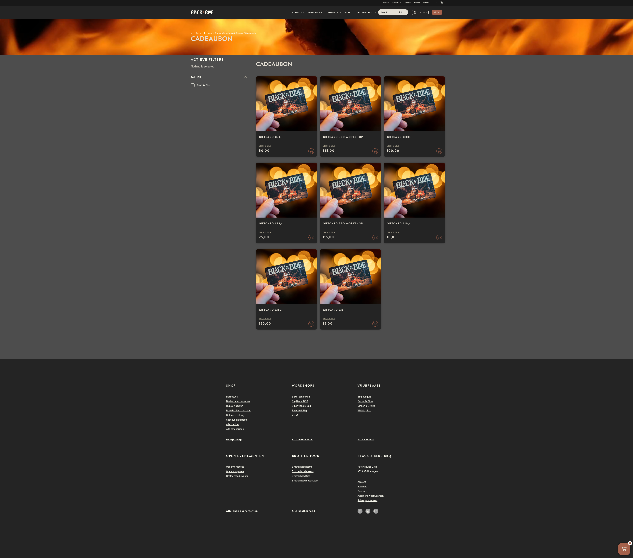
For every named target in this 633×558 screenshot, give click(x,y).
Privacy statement (367, 500)
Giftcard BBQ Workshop (343, 137)
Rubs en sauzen (234, 406)
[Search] (393, 12)
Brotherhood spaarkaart (305, 480)
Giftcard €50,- (271, 137)
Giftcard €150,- (271, 310)
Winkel (349, 12)
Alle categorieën (235, 429)
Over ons (362, 491)
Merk (196, 77)
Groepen (333, 12)
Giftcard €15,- (334, 310)
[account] (420, 12)
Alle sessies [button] (366, 439)
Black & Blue (203, 85)
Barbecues (232, 396)
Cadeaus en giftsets (236, 419)
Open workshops (235, 466)
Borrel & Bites (365, 401)
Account (408, 3)
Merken (386, 3)
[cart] (437, 12)
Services (362, 486)
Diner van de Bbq (301, 406)
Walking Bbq (364, 410)
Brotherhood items (302, 466)
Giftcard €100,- (399, 137)
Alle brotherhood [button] (303, 511)
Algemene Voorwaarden (371, 495)
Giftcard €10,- (398, 223)
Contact (426, 3)
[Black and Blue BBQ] (202, 12)
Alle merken (232, 424)
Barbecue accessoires (238, 401)
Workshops (315, 12)
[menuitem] (386, 3)
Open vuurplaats (235, 471)
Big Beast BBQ (300, 401)
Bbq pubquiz (364, 396)
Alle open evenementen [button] (242, 511)
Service (417, 3)
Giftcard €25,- (270, 223)
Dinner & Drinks (366, 406)
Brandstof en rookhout (238, 410)
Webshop (296, 12)
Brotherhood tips (301, 476)
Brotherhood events (237, 476)
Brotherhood (365, 12)
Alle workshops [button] (302, 439)
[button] (436, 3)
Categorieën (396, 3)
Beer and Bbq (299, 410)
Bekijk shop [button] (234, 439)
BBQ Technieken (301, 396)
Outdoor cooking (235, 415)
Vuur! (295, 415)
